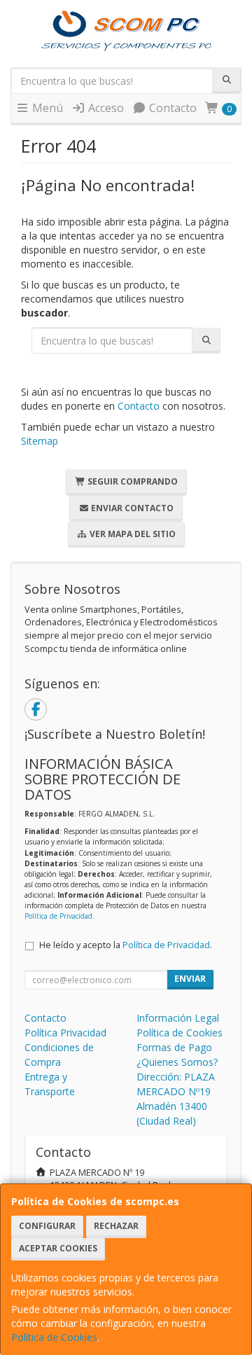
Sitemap (39, 440)
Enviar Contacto (131, 508)
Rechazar (116, 1226)
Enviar (190, 979)
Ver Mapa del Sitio (132, 534)
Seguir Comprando (131, 481)
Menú (46, 108)
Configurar (47, 1226)
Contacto (171, 108)
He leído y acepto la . (125, 945)
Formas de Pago (174, 1047)
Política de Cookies (54, 1337)
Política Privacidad (65, 1032)
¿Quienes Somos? (177, 1062)
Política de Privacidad (58, 916)
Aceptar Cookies (58, 1248)
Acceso (104, 108)
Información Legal (177, 1017)
